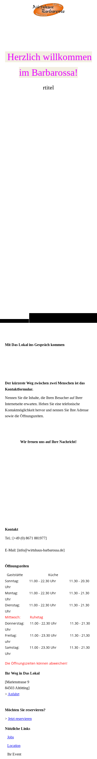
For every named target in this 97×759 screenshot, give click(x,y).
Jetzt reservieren (20, 719)
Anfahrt (13, 694)
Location (13, 746)
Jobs (10, 737)
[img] (48, 10)
